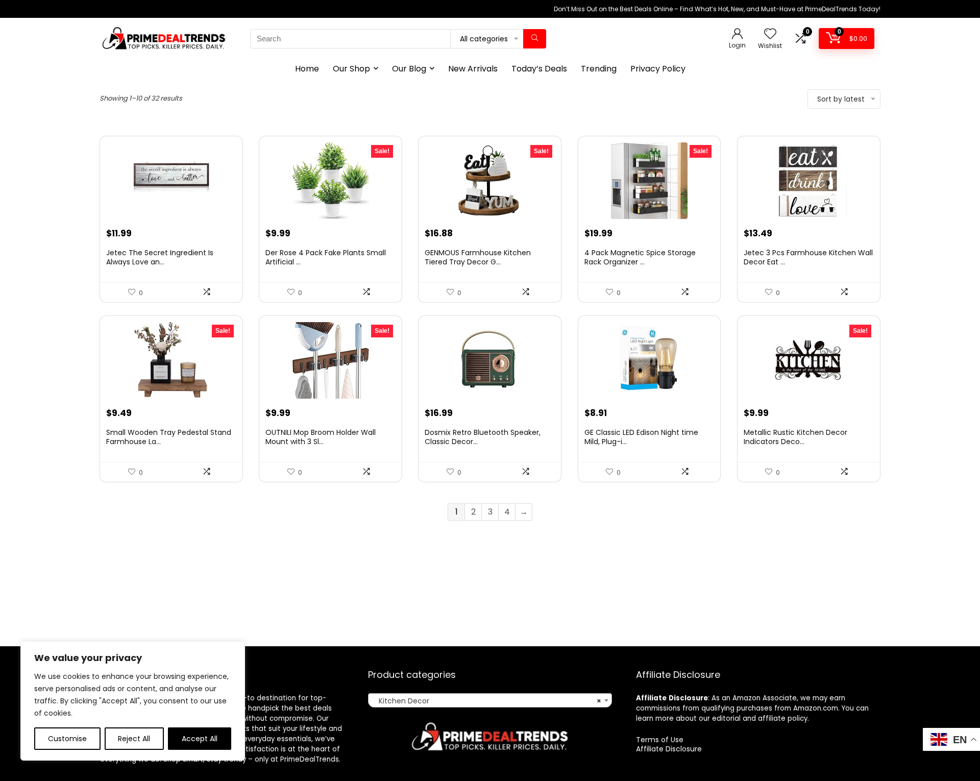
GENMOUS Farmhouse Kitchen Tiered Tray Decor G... (478, 257)
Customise (67, 739)
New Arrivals (473, 69)
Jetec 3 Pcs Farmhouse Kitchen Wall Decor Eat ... (808, 257)
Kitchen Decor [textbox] (487, 701)
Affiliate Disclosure (669, 749)
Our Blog (409, 69)
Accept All (199, 739)
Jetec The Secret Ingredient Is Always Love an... (159, 257)
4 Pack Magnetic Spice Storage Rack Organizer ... (640, 257)
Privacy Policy (657, 69)
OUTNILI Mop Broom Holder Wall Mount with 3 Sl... (320, 437)
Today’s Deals (539, 69)
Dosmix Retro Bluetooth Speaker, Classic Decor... (483, 437)
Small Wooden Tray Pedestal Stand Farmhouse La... (168, 437)
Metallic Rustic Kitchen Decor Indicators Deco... (795, 437)
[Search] (534, 38)
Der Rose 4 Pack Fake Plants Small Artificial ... (325, 257)
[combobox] (490, 700)
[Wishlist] (770, 34)
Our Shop (351, 69)
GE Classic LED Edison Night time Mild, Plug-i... (641, 437)
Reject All (134, 739)
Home (307, 69)
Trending (599, 69)
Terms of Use (659, 740)
